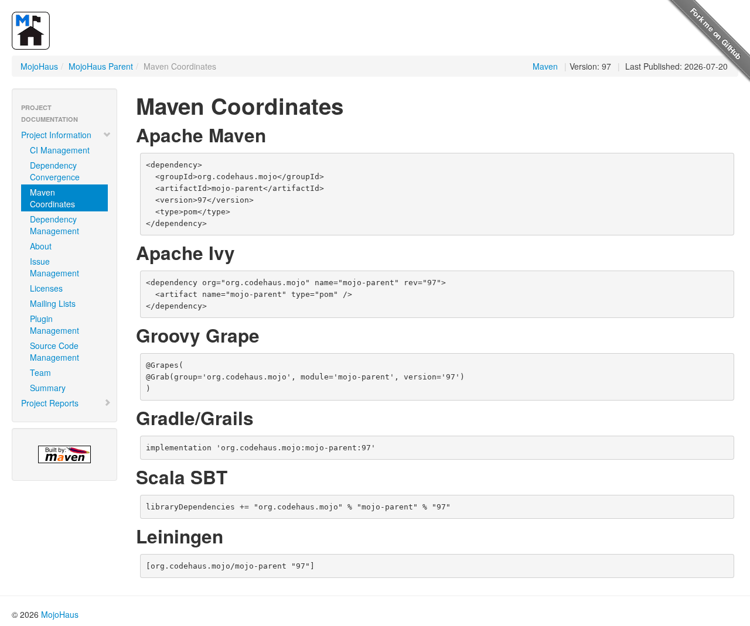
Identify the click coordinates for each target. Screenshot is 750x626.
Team (40, 372)
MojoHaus (39, 66)
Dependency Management (54, 225)
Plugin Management (54, 324)
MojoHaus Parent (101, 66)
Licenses (46, 288)
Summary (48, 388)
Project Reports (50, 403)
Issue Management (54, 267)
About (41, 246)
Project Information (56, 135)
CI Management (60, 150)
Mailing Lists (53, 303)
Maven (545, 66)
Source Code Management (54, 351)
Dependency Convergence (55, 171)
